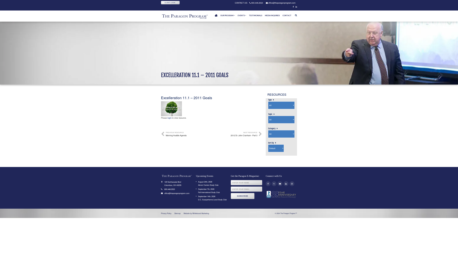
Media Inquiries (272, 15)
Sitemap (177, 213)
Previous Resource (176, 134)
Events (241, 15)
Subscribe (242, 196)
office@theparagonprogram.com (281, 2)
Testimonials (255, 15)
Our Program (227, 15)
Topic (270, 114)
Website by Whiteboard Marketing (196, 213)
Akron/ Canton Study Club (208, 183)
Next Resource (244, 134)
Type (270, 100)
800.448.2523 (257, 2)
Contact (286, 15)
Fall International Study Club (209, 191)
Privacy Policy (166, 213)
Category (271, 128)
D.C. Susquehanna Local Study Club (212, 198)
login (169, 117)
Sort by (271, 143)
